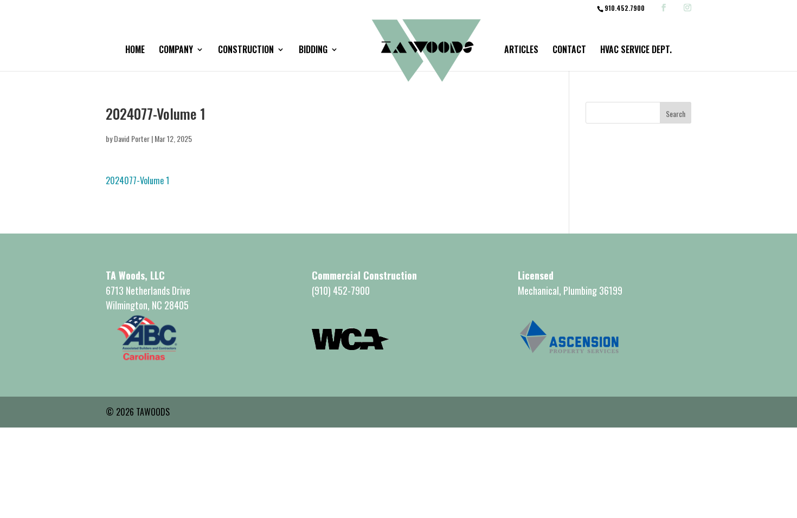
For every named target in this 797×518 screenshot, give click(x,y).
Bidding (313, 51)
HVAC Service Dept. (636, 51)
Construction (246, 51)
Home (135, 51)
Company (176, 51)
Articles (521, 51)
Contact (569, 51)
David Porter (132, 138)
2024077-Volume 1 (137, 180)
